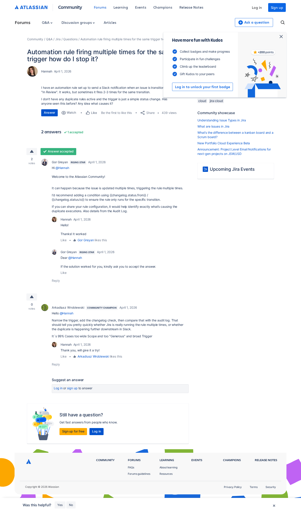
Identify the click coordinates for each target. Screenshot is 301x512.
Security (271, 487)
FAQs (131, 467)
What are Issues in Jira (213, 126)
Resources (166, 473)
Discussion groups (77, 22)
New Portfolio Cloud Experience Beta (223, 143)
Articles (110, 22)
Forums (100, 7)
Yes (60, 505)
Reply (56, 280)
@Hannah (62, 168)
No (71, 505)
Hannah (46, 71)
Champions (162, 7)
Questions (70, 39)
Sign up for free (73, 431)
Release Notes (191, 7)
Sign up (277, 7)
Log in (257, 7)
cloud (202, 101)
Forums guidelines (139, 473)
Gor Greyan (60, 162)
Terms (254, 487)
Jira (58, 39)
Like (64, 240)
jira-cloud (216, 101)
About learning (168, 467)
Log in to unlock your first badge (202, 86)
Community (70, 7)
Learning (120, 7)
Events (140, 7)
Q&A (46, 22)
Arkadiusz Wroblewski (68, 307)
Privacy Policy (233, 487)
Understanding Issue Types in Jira (221, 120)
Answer (49, 112)
